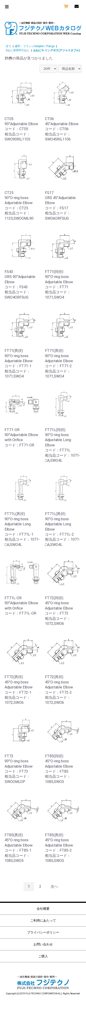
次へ (54, 886)
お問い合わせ (43, 944)
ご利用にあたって (43, 920)
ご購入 (43, 956)
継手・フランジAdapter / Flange (35, 46)
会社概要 (43, 908)
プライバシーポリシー (43, 932)
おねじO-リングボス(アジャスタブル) (56, 50)
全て (8, 46)
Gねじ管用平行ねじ (18, 50)
